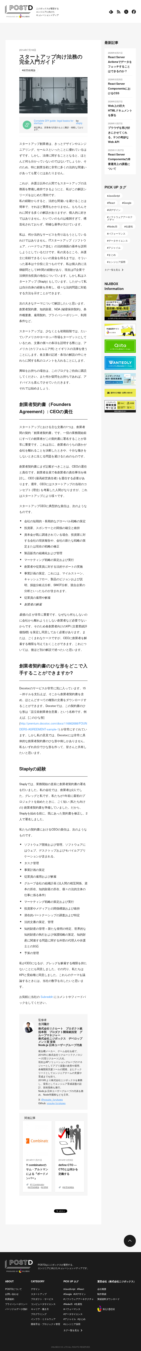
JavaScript (114, 195)
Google (127, 203)
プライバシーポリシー (16, 1304)
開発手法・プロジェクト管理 (45, 1324)
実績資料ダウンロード (108, 1299)
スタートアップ (39, 1294)
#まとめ (81, 1319)
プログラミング (39, 1314)
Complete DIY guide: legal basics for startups (53, 121)
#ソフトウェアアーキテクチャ (78, 1299)
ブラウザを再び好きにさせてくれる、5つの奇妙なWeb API (119, 135)
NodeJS (113, 226)
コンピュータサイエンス (43, 1304)
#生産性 (78, 1304)
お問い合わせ (12, 1294)
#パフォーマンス (71, 1309)
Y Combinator (37, 1184)
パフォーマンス (117, 233)
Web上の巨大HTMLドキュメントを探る (120, 110)
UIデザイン (115, 210)
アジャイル (115, 247)
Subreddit (47, 996)
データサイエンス (118, 240)
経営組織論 (29, 70)
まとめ (112, 254)
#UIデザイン (79, 1294)
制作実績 (101, 1294)
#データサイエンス (73, 1314)
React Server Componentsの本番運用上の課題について (119, 161)
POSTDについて (13, 1289)
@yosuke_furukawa (52, 1099)
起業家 (45, 1187)
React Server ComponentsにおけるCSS (119, 88)
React (112, 203)
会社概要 (101, 1289)
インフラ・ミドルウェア (43, 1319)
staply (79, 123)
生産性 (129, 226)
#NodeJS (68, 1304)
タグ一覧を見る (112, 270)
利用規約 (9, 1299)
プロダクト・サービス (42, 1299)
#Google (67, 1294)
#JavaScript (69, 1289)
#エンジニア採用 (71, 1324)
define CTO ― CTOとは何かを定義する (68, 1169)
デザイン (35, 1289)
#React (80, 1289)
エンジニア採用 (117, 262)
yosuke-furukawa (56, 1103)
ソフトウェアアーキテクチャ (120, 218)
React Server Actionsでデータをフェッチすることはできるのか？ (120, 64)
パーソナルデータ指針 (16, 1309)
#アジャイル (69, 1319)
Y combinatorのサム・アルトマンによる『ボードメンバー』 (37, 1171)
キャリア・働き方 (40, 1309)
